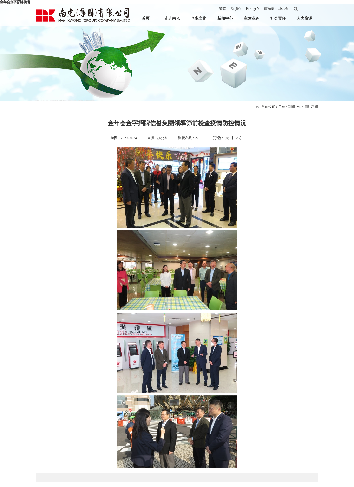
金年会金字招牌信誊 (15, 2)
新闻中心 (225, 18)
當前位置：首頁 (273, 106)
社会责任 (278, 18)
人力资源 (304, 18)
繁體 (222, 9)
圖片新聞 (311, 106)
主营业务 (251, 18)
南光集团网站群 (276, 9)
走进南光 (172, 18)
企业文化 (198, 18)
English (236, 9)
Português (252, 9)
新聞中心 (295, 106)
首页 (146, 18)
